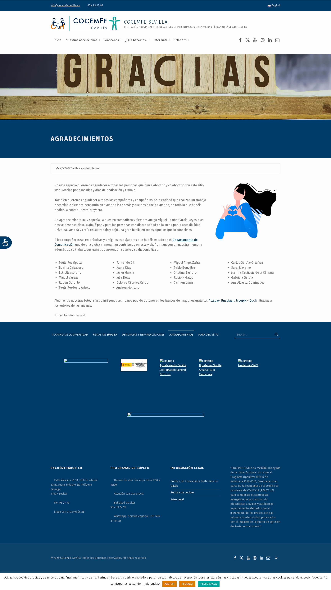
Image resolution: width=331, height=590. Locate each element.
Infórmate (160, 40)
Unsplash (227, 300)
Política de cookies (182, 492)
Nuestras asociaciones (81, 40)
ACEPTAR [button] (169, 583)
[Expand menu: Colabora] (188, 40)
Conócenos (111, 40)
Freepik (241, 300)
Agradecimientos (181, 334)
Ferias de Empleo (105, 334)
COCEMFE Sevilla (146, 22)
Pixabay (214, 300)
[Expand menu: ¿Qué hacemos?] (149, 40)
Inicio (57, 40)
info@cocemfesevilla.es (65, 5)
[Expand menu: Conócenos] (121, 40)
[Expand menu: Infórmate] (170, 40)
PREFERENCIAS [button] (208, 583)
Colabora (180, 40)
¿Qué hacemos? (136, 40)
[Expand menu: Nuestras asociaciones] (99, 40)
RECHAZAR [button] (187, 583)
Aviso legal (177, 499)
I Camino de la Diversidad (70, 334)
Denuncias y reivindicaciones (143, 334)
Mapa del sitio (208, 334)
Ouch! (253, 300)
